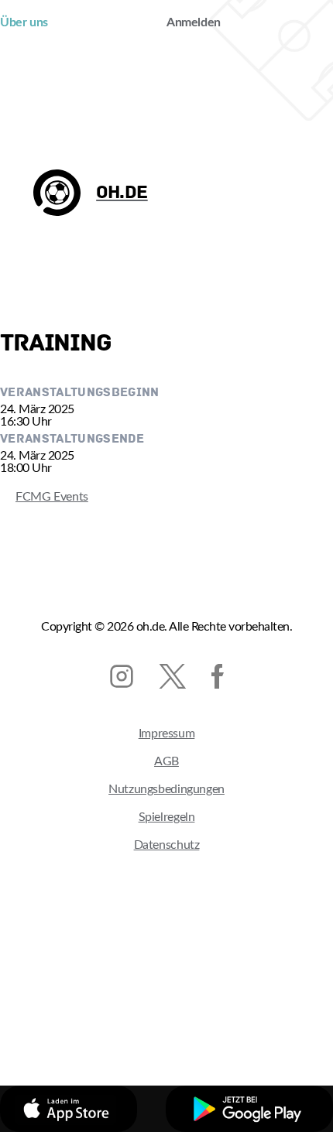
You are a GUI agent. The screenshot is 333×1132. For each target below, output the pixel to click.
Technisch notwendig (102, 1022)
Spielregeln (167, 817)
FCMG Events (44, 497)
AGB (166, 761)
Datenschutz (167, 845)
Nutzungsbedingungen (166, 789)
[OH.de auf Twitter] (172, 676)
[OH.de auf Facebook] (217, 676)
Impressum (167, 733)
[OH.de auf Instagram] (121, 676)
